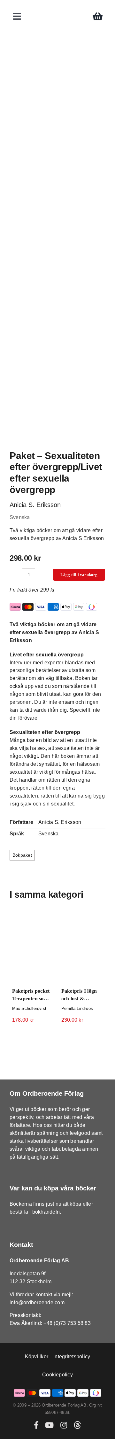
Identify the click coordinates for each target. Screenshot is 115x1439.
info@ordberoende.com (37, 1302)
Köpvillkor (36, 1356)
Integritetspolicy (71, 1356)
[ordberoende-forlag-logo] (58, 7)
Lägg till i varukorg (79, 574)
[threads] (77, 1425)
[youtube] (49, 1425)
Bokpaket (22, 855)
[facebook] (36, 1425)
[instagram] (63, 1425)
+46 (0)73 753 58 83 (67, 1323)
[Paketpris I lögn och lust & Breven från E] (82, 947)
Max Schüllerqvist (29, 1008)
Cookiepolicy (57, 1374)
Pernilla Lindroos (77, 1008)
